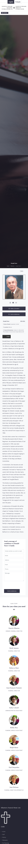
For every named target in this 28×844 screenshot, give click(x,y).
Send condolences (15, 314)
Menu (5, 13)
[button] (10, 302)
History (4, 837)
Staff (3, 834)
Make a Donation (14, 308)
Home (8, 266)
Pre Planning (5, 843)
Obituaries (12, 266)
